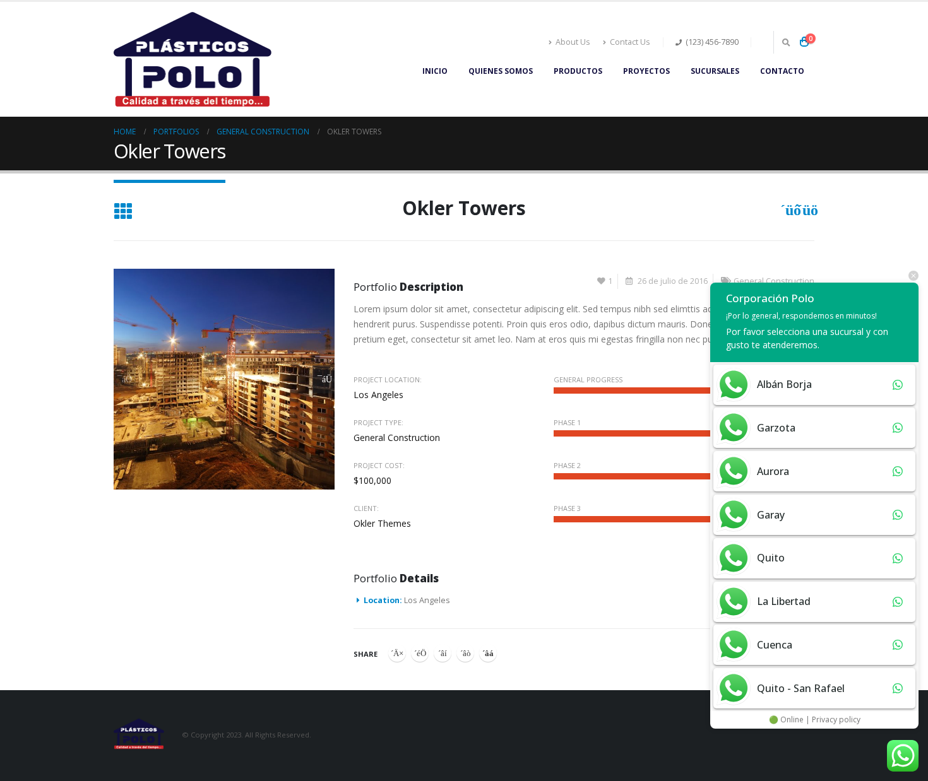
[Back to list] (123, 212)
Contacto (782, 71)
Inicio (435, 71)
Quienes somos (500, 71)
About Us (573, 42)
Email (488, 653)
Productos (578, 71)
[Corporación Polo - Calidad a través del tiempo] (192, 59)
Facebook (397, 653)
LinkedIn (442, 653)
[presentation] (125, 379)
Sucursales (715, 71)
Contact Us (630, 42)
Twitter (420, 653)
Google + (465, 653)
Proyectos (646, 71)
